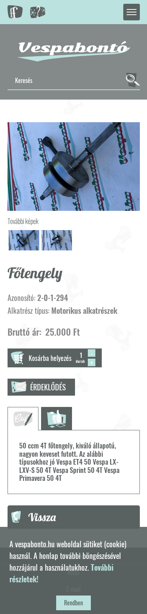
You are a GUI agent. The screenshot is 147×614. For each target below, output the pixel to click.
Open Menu (131, 12)
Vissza (42, 517)
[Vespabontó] (73, 51)
